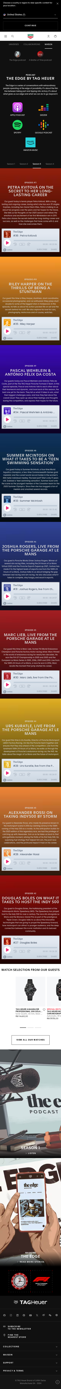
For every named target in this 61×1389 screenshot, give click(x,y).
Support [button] (8, 1363)
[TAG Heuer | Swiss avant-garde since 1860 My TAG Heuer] (30, 1302)
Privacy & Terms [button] (13, 1371)
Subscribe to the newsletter (19, 1328)
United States (14, 14)
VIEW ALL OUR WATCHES (30, 1040)
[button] (48, 36)
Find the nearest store (17, 1336)
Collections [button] (11, 1347)
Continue (41, 26)
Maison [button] (8, 1355)
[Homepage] (30, 36)
